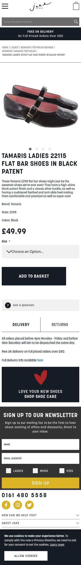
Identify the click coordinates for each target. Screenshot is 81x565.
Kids (70, 471)
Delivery (21, 324)
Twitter (29, 505)
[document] (40, 547)
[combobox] (40, 21)
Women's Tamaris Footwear (19, 51)
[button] (31, 148)
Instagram (17, 505)
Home (5, 47)
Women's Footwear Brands (37, 47)
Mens (44, 471)
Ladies (15, 47)
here (40, 360)
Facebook (6, 505)
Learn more (57, 545)
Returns (60, 324)
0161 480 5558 (24, 495)
